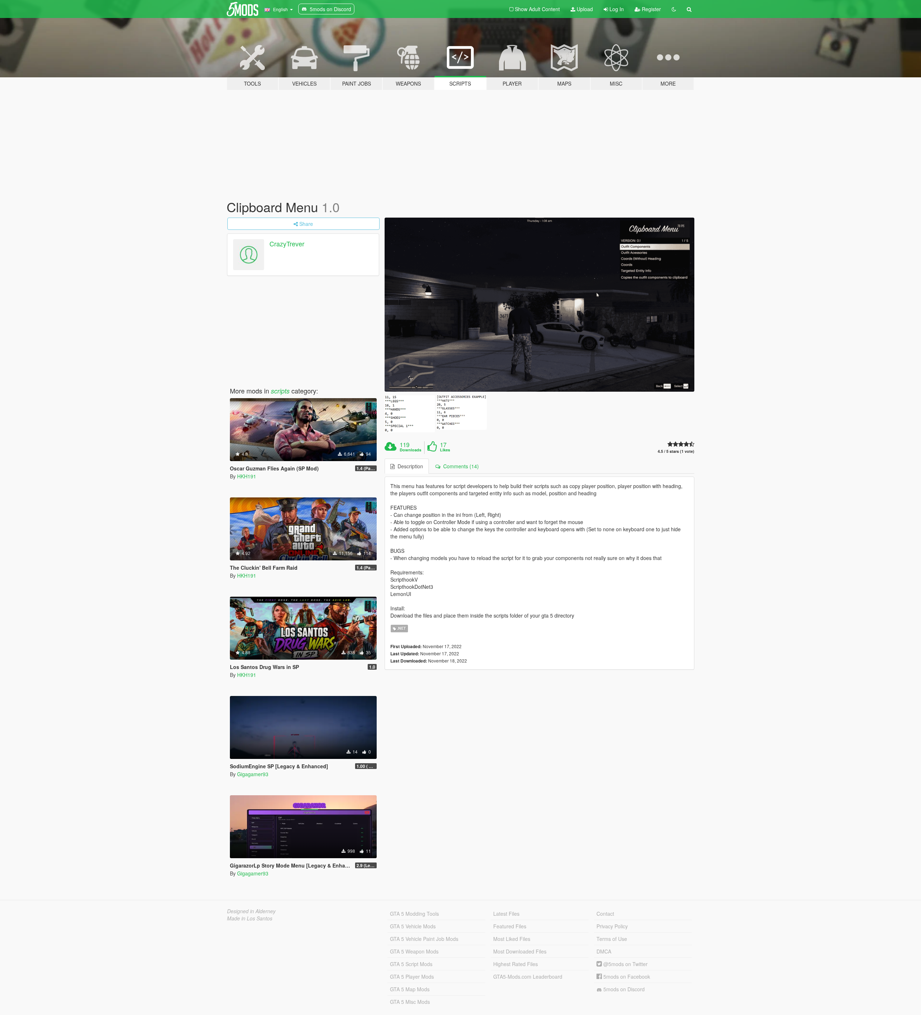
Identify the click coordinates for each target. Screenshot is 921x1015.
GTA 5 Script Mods (411, 964)
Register (650, 9)
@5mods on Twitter (625, 964)
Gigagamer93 (252, 774)
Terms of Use (611, 938)
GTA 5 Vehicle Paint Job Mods (424, 938)
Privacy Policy (612, 926)
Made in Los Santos (249, 918)
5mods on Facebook (626, 976)
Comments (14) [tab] (459, 466)
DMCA (603, 951)
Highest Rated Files (515, 964)
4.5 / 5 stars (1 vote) (676, 451)
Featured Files (509, 926)
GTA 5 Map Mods (410, 989)
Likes (445, 450)
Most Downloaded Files (519, 951)
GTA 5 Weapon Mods (414, 951)
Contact (605, 913)
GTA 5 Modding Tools (414, 913)
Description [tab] (409, 466)
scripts (280, 390)
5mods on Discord (623, 989)
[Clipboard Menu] (540, 305)
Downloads (410, 450)
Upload (584, 9)
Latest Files (506, 913)
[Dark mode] (673, 9)
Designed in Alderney (251, 911)
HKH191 (246, 476)
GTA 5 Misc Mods (410, 1001)
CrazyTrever (286, 243)
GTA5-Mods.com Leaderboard (527, 976)
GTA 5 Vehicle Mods (413, 926)
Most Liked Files (511, 938)
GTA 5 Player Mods (412, 976)
